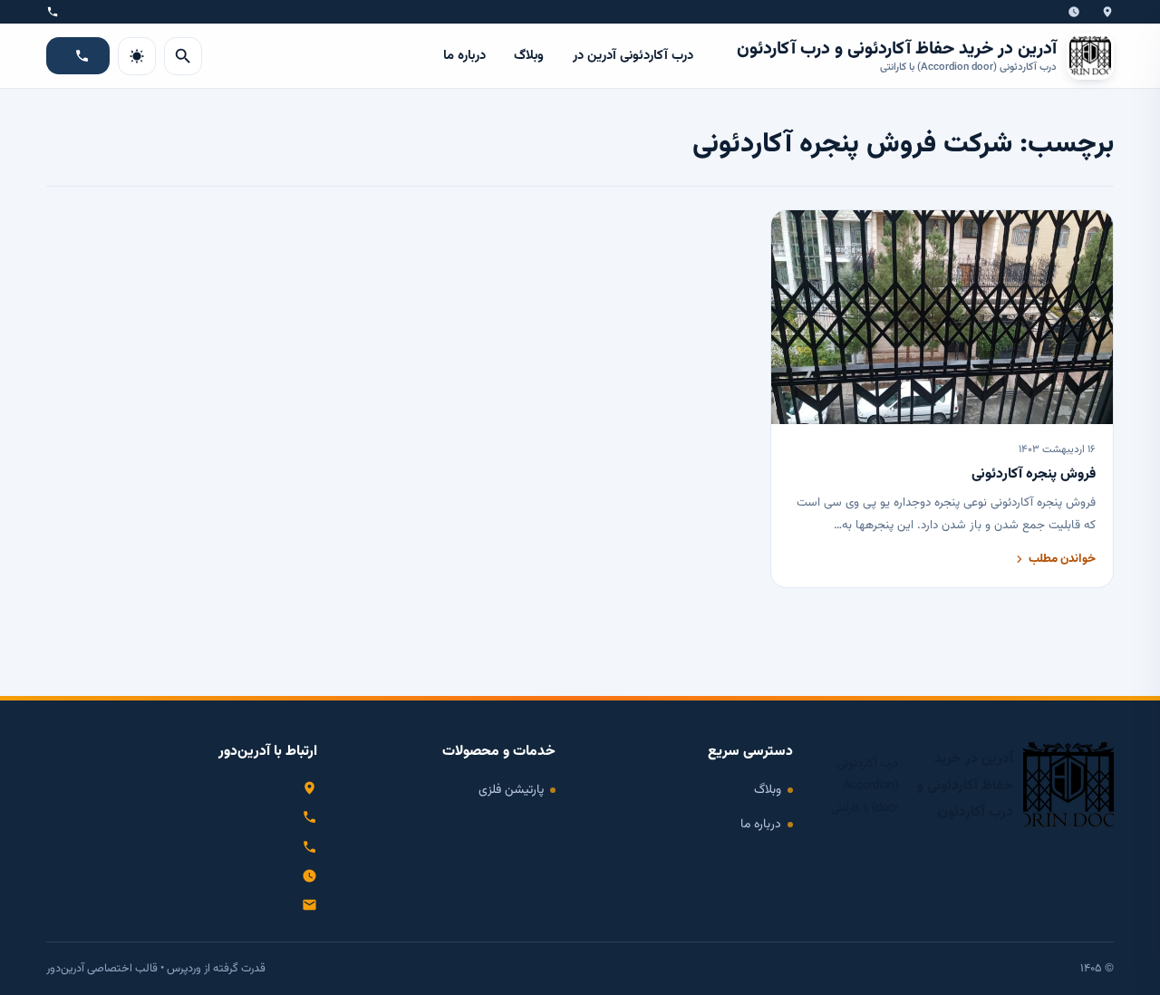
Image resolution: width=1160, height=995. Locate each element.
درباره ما (464, 55)
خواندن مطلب (1062, 558)
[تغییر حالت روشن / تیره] (137, 56)
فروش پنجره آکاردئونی (1034, 474)
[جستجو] (183, 56)
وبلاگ (529, 55)
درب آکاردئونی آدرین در (633, 55)
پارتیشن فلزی (511, 789)
